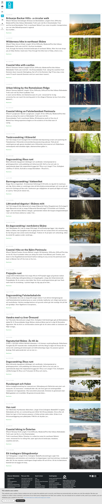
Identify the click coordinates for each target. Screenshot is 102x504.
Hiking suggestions (12, 481)
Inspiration (9, 483)
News (8, 480)
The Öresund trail (25, 484)
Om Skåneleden (11, 487)
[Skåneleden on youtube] (98, 476)
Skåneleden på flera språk (13, 486)
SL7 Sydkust (24, 487)
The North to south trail (26, 480)
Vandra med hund (53, 487)
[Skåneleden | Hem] (9, 5)
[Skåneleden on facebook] (93, 476)
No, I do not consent (8, 500)
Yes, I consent (20, 500)
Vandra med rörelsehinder (55, 484)
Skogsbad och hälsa (40, 487)
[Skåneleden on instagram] (95, 476)
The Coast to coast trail (26, 478)
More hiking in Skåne (40, 486)
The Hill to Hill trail (25, 481)
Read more (8, 32)
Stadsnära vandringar (54, 483)
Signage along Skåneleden (41, 481)
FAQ (36, 478)
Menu (2, 3)
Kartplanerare (10, 478)
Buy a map (37, 483)
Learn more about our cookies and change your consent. (37, 497)
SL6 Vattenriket (25, 486)
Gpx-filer (37, 480)
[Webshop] (90, 476)
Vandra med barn (53, 486)
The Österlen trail (25, 483)
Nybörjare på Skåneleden (13, 484)
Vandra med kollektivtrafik (55, 478)
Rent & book (38, 484)
